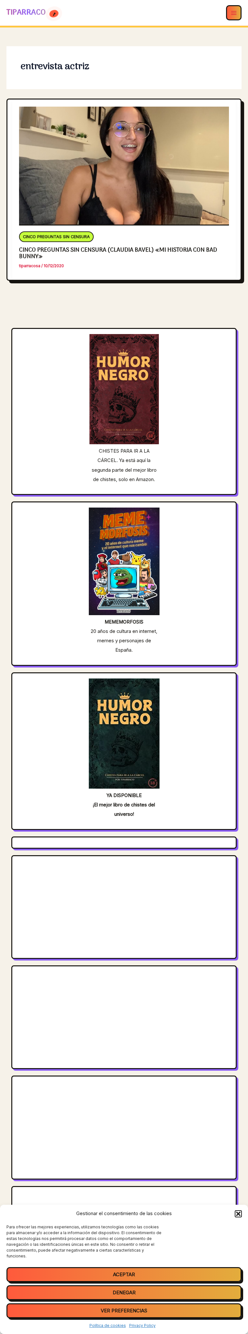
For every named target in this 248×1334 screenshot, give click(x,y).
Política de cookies (107, 1325)
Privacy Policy (142, 1325)
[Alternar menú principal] (234, 13)
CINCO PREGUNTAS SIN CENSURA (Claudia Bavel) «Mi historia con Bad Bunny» (118, 253)
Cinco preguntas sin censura (56, 238)
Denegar (124, 1292)
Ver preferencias (124, 1311)
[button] (238, 1214)
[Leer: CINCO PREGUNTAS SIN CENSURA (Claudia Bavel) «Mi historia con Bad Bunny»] (124, 162)
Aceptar (124, 1274)
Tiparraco (27, 12)
